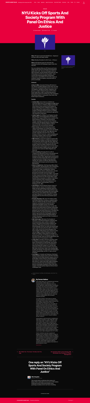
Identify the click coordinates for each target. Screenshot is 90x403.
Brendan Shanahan (36, 273)
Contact (78, 2)
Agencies (43, 2)
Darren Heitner (38, 30)
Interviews (64, 2)
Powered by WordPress (34, 400)
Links (68, 2)
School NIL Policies (57, 2)
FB (74, 2)
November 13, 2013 (46, 30)
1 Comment (55, 30)
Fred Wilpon (42, 273)
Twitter (71, 2)
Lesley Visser (53, 273)
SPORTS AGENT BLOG (11, 2)
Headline (45, 8)
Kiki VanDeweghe (47, 273)
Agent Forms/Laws (49, 2)
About (38, 2)
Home (35, 2)
